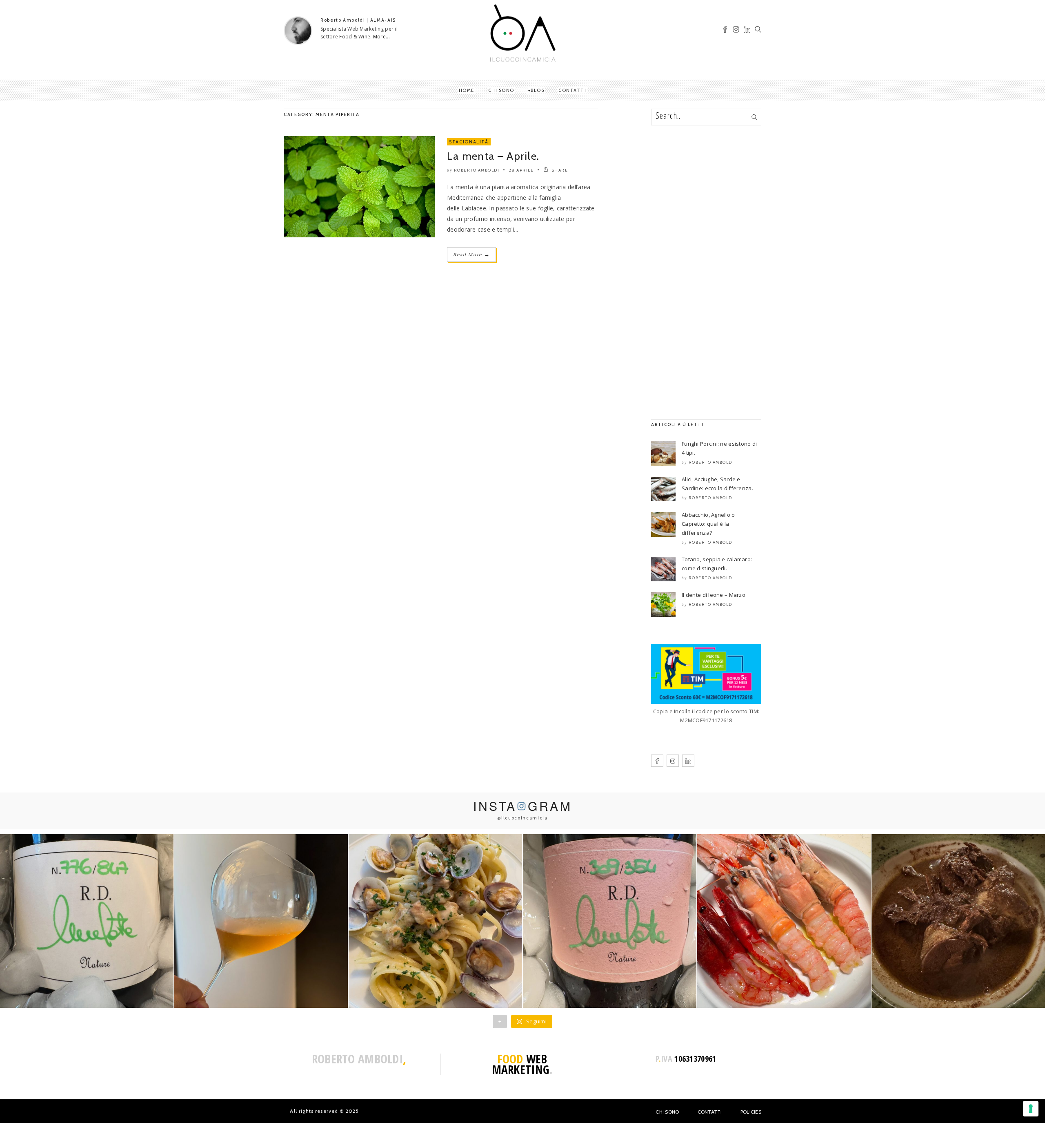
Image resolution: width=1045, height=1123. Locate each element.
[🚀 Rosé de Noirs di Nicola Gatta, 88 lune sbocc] (609, 921)
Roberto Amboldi (477, 170)
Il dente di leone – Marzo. (714, 594)
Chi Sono (667, 1112)
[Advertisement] (706, 272)
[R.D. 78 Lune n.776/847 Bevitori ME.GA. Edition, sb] (261, 921)
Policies (750, 1112)
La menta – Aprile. (493, 156)
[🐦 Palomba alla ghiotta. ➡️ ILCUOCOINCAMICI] (958, 921)
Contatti (572, 90)
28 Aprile (521, 170)
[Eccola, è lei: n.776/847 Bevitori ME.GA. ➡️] (86, 921)
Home (466, 90)
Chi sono (501, 90)
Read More (471, 254)
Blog (538, 90)
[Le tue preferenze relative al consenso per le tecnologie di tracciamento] (1030, 1108)
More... (381, 36)
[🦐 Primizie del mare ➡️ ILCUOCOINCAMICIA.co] (784, 921)
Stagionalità (469, 142)
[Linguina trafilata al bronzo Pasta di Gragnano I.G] (435, 921)
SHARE (559, 170)
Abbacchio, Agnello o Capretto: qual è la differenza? (708, 523)
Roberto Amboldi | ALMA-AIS (358, 20)
